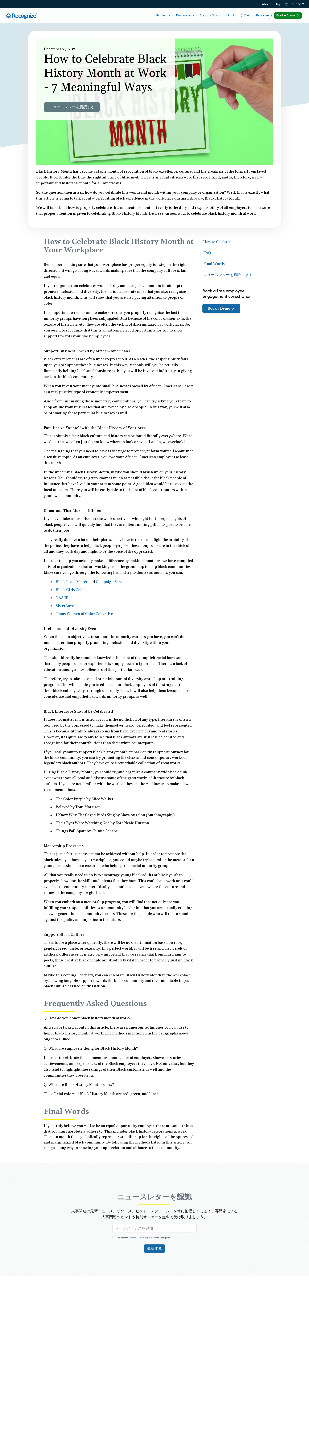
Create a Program (256, 15)
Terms (133, 1237)
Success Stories (211, 15)
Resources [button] (184, 15)
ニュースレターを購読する (72, 107)
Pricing (232, 15)
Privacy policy (145, 1237)
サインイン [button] (293, 4)
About (266, 4)
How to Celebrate (217, 242)
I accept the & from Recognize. (144, 1237)
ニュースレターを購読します (227, 274)
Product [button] (162, 15)
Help (278, 4)
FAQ (207, 252)
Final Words (214, 263)
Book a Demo (286, 15)
